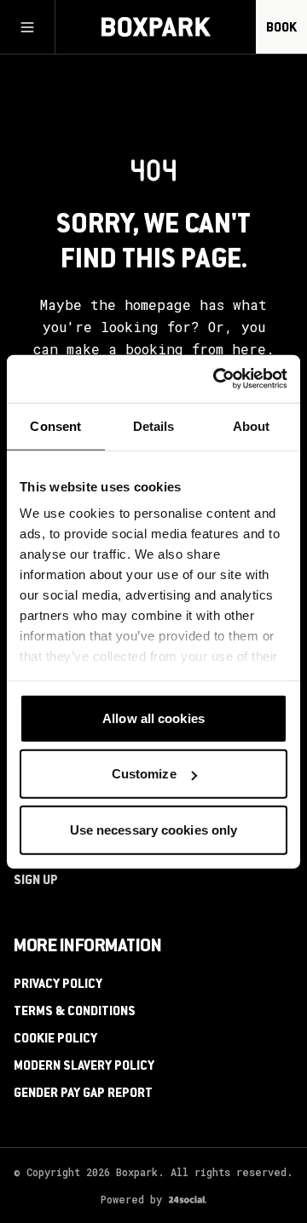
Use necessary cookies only (154, 829)
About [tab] (251, 425)
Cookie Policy (55, 1040)
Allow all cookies (153, 717)
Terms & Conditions (75, 1013)
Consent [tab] (55, 425)
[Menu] (27, 27)
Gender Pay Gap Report (83, 1094)
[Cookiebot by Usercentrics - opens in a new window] (216, 379)
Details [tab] (154, 425)
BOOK (281, 29)
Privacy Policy (58, 985)
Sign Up (36, 881)
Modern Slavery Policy (84, 1067)
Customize (144, 774)
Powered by (131, 1199)
